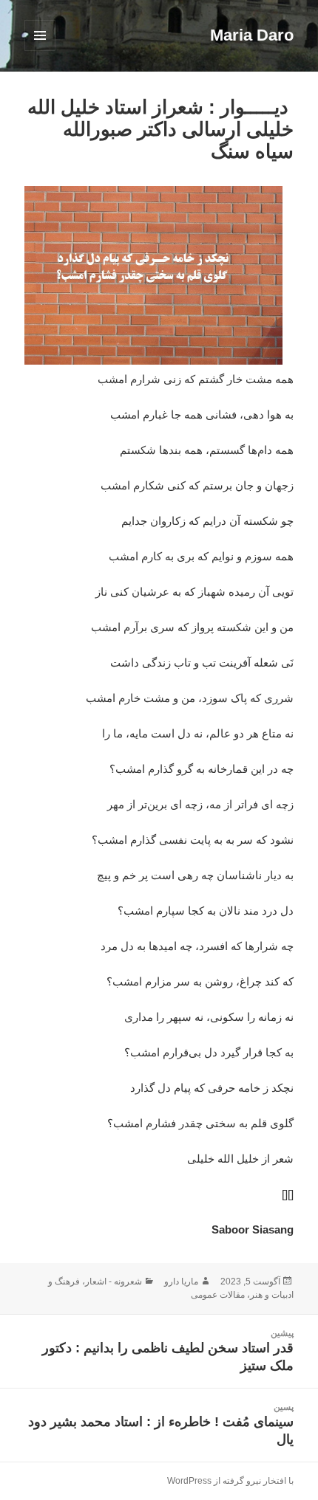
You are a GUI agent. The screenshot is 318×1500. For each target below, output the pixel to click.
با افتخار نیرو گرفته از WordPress (230, 1481)
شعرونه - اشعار (113, 1281)
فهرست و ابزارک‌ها (39, 50)
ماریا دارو (181, 1281)
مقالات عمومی (218, 1295)
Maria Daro (252, 35)
